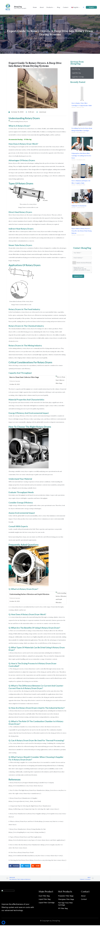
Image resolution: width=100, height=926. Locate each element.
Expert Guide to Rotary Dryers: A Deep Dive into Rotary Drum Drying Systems (82, 231)
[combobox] (74, 262)
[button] (83, 7)
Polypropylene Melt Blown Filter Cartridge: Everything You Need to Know (81, 156)
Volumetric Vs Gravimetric (79, 205)
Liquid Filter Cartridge (78, 77)
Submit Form (78, 276)
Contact (84, 899)
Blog (32, 38)
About (83, 896)
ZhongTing (18, 7)
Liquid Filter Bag (76, 73)
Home (27, 38)
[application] (53, 7)
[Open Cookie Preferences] (3, 924)
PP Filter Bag (27, 139)
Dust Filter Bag (76, 69)
